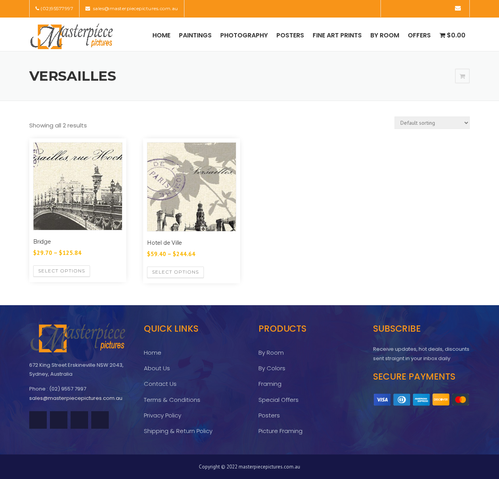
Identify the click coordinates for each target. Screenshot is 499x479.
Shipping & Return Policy (178, 431)
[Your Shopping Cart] (462, 76)
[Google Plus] (435, 8)
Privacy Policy (162, 415)
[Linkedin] (413, 8)
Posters (290, 35)
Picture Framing (280, 431)
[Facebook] (402, 8)
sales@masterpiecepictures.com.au (135, 8)
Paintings (195, 35)
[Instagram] (446, 8)
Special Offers (278, 400)
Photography (244, 35)
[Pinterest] (424, 8)
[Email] (458, 8)
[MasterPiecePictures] (71, 35)
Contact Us (160, 384)
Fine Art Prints (337, 35)
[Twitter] (391, 8)
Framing (269, 384)
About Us (157, 368)
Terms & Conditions (172, 400)
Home (161, 35)
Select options (61, 271)
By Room (384, 35)
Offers (419, 35)
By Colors (271, 368)
